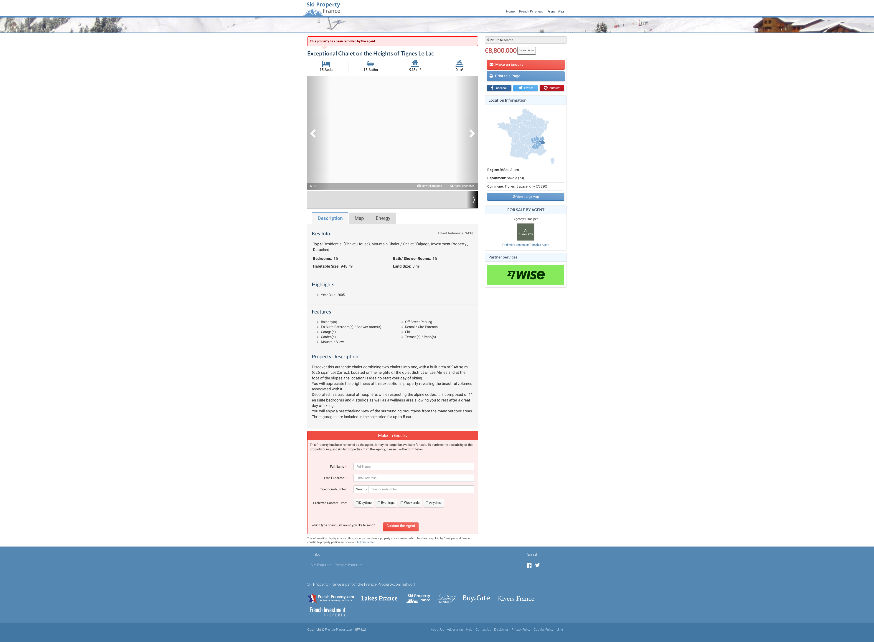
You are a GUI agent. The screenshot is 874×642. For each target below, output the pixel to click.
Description (330, 218)
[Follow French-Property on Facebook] (529, 565)
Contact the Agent (400, 526)
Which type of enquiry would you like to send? (343, 525)
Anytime (435, 503)
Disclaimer (501, 629)
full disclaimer (365, 542)
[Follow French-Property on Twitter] (537, 565)
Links (560, 629)
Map (359, 218)
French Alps (555, 11)
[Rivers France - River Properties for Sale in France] (518, 596)
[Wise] (525, 275)
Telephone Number (333, 489)
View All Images (431, 186)
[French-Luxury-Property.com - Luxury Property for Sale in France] (449, 596)
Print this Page (507, 76)
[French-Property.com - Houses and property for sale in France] (333, 596)
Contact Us (483, 629)
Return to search (501, 40)
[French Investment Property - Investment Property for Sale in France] (330, 610)
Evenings (388, 503)
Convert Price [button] (526, 50)
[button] (318, 133)
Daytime (365, 503)
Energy (383, 218)
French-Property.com (339, 629)
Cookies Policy (543, 629)
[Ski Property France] (321, 8)
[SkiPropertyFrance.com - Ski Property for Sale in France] (420, 596)
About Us (437, 629)
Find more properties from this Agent (525, 244)
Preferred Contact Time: (330, 503)
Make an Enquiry (508, 64)
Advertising (455, 629)
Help (469, 629)
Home (510, 11)
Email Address (334, 478)
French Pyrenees (531, 11)
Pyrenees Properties (348, 565)
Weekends (412, 503)
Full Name (337, 466)
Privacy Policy (521, 629)
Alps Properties (321, 565)
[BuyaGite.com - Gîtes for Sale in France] (479, 596)
